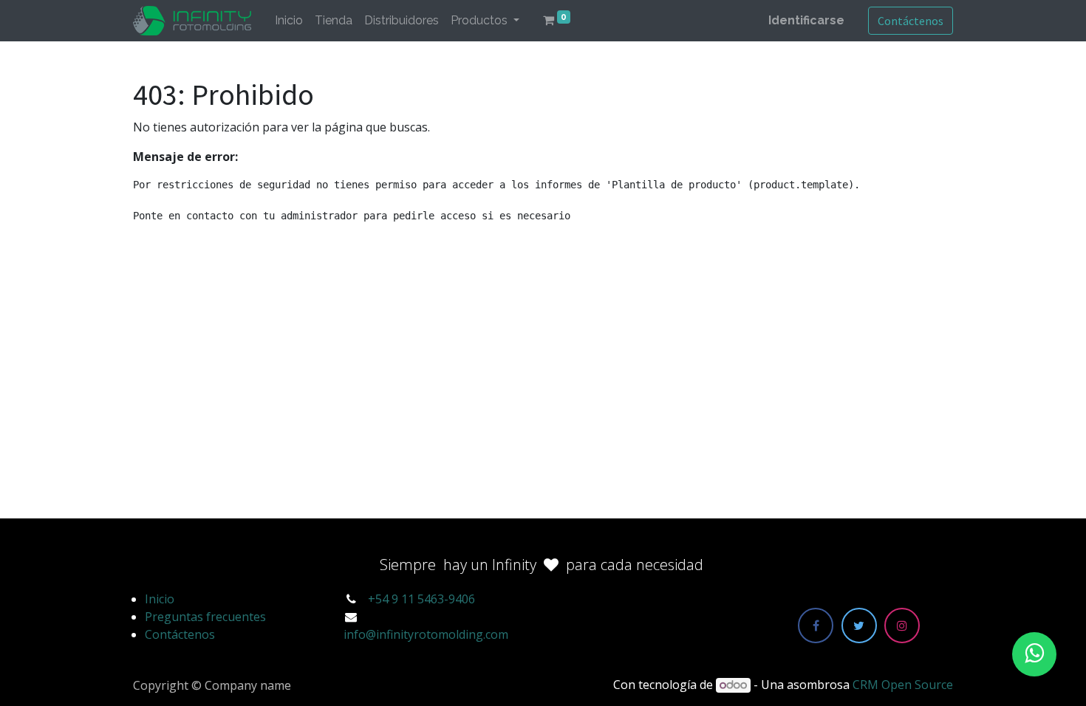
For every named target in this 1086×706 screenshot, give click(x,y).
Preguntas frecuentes (205, 617)
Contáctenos (910, 20)
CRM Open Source (903, 684)
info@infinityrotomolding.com (426, 634)
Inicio (159, 599)
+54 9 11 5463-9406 (421, 599)
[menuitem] (289, 20)
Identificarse (806, 20)
